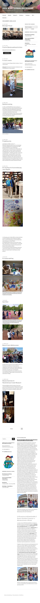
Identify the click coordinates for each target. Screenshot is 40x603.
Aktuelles (9, 15)
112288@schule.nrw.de (30, 69)
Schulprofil (15, 15)
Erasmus (18, 443)
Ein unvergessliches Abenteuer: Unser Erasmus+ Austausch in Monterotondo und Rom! (27, 440)
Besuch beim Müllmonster (10, 345)
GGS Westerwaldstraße (17, 8)
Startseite (4, 15)
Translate (32, 28)
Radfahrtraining (7, 104)
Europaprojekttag (7, 258)
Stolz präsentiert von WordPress (18, 595)
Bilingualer (4, 67)
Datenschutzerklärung (8, 595)
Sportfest (5, 302)
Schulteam (21, 15)
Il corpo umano (7, 60)
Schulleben (27, 15)
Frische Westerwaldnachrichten (12, 47)
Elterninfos (4, 17)
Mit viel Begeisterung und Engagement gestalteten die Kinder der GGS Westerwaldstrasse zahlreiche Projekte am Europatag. (12, 293)
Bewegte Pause (7, 26)
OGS (33, 15)
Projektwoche (6, 141)
